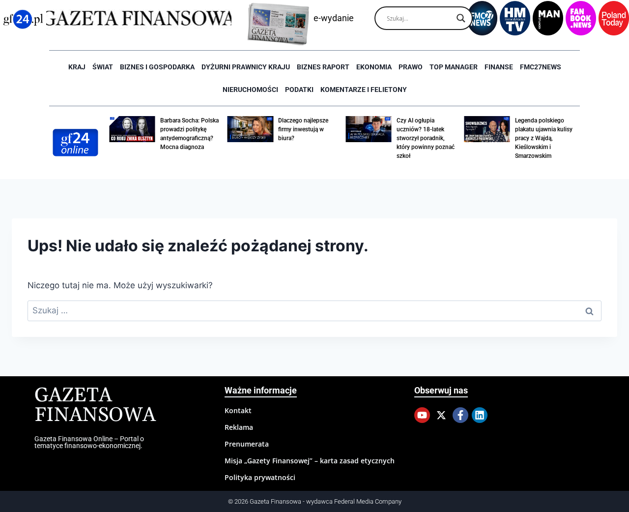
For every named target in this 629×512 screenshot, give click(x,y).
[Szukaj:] (314, 310)
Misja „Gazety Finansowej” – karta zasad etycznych (310, 460)
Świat (102, 67)
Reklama (239, 427)
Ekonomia (374, 67)
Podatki (299, 89)
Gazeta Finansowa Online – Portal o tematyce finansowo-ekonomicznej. (89, 442)
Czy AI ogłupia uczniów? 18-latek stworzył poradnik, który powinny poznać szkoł (426, 138)
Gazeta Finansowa (95, 405)
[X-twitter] (441, 415)
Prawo (411, 67)
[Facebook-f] (460, 415)
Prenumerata (247, 444)
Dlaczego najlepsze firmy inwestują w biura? (303, 129)
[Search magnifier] (461, 18)
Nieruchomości (250, 89)
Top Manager (453, 67)
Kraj (77, 67)
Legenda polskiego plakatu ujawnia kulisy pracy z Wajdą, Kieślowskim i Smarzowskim (543, 138)
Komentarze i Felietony (363, 89)
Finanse (499, 67)
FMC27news (540, 67)
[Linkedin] (479, 415)
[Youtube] (422, 415)
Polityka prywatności (260, 477)
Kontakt (238, 410)
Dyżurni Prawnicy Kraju (245, 67)
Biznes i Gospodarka (157, 67)
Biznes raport (323, 67)
